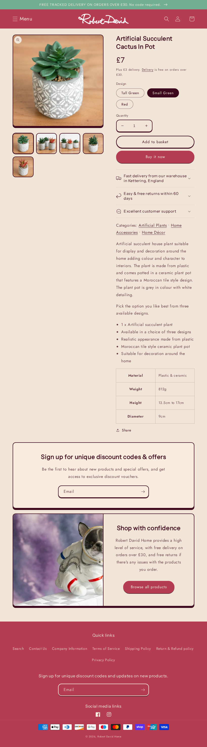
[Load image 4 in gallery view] (93, 143)
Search (18, 648)
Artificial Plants (153, 225)
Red (124, 104)
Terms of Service (106, 648)
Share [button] (126, 430)
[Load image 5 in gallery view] (23, 167)
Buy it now (155, 157)
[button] (24, 18)
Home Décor (153, 232)
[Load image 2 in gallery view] (46, 143)
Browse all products (149, 587)
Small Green (163, 92)
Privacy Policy (103, 659)
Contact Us (38, 648)
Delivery (147, 69)
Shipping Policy (138, 648)
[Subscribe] (142, 491)
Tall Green (130, 92)
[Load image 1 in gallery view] (23, 143)
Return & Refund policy (175, 648)
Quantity (122, 115)
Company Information (69, 648)
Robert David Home (109, 736)
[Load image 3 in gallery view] (69, 143)
